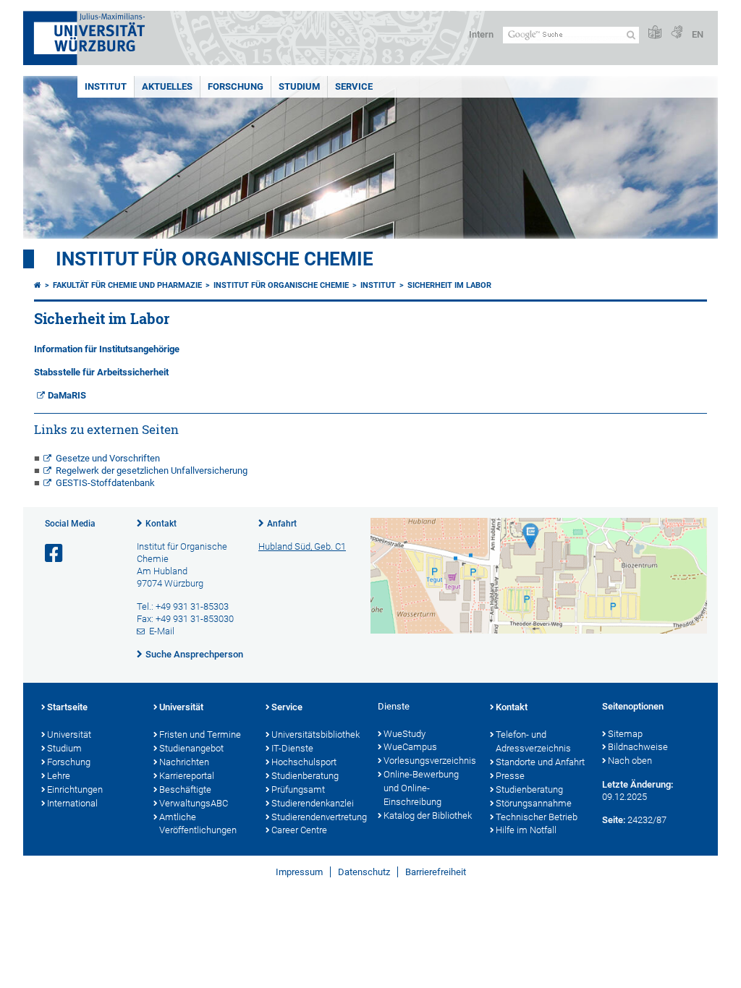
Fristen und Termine (200, 734)
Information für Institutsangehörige (106, 349)
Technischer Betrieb (536, 817)
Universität (69, 734)
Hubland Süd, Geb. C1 (302, 546)
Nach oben (630, 760)
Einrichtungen (75, 789)
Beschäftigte (185, 789)
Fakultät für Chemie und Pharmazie (127, 285)
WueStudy (404, 733)
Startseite (67, 707)
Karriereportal (186, 775)
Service (354, 86)
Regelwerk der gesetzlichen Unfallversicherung (151, 470)
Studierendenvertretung (317, 817)
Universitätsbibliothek (315, 734)
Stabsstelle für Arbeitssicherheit (101, 372)
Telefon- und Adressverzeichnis (533, 741)
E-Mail (161, 631)
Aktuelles (167, 86)
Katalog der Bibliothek (428, 815)
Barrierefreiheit (435, 871)
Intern (481, 34)
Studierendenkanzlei (312, 803)
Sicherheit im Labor (449, 285)
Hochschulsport (303, 762)
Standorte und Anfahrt (540, 762)
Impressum (299, 871)
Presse (510, 775)
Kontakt (161, 524)
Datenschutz (364, 871)
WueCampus (410, 746)
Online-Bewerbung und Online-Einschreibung (421, 788)
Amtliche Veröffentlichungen (198, 824)
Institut (106, 86)
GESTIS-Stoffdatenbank (105, 482)
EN (697, 34)
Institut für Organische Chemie (214, 259)
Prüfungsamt (298, 789)
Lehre (58, 775)
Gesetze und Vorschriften (108, 458)
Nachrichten (184, 762)
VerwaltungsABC (193, 803)
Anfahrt (282, 524)
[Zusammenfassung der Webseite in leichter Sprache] (654, 33)
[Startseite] (37, 285)
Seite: (613, 819)
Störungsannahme (534, 803)
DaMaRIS (67, 395)
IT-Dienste (292, 748)
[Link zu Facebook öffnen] (55, 553)
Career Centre (299, 830)
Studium (299, 86)
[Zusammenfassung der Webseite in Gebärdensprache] (676, 33)
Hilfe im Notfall (526, 830)
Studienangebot (191, 748)
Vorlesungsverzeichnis (429, 760)
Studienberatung (305, 775)
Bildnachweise (638, 746)
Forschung (235, 86)
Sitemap (625, 733)
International (72, 803)
